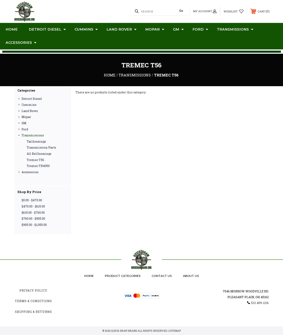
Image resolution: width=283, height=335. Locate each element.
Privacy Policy (33, 290)
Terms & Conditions (33, 301)
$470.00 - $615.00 (33, 206)
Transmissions (233, 29)
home (89, 276)
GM (176, 29)
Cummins (84, 29)
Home (12, 29)
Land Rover (119, 29)
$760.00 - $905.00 (33, 219)
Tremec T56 (35, 160)
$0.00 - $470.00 (32, 200)
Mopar (152, 29)
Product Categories (122, 276)
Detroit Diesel (45, 29)
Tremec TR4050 (38, 166)
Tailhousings (36, 141)
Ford (198, 29)
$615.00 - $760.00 (33, 213)
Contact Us (162, 276)
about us (191, 276)
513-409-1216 (260, 303)
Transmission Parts (41, 147)
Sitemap (175, 330)
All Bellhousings (39, 154)
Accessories (19, 43)
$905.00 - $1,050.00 (34, 225)
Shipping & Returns (33, 312)
